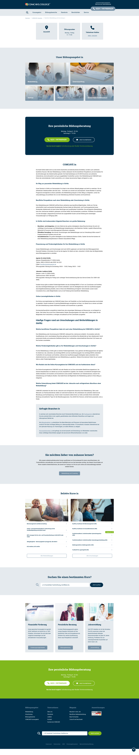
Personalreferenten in (45, 431)
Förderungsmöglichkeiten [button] (37, 647)
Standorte (50, 714)
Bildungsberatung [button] (65, 647)
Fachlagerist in (88, 414)
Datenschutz (57, 744)
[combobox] (64, 585)
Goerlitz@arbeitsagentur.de (48, 264)
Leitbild (49, 717)
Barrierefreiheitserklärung (86, 744)
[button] (103, 9)
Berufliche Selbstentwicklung (78, 714)
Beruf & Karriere (74, 717)
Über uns (49, 711)
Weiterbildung (29, 711)
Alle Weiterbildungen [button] (47, 556)
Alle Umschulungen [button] (92, 556)
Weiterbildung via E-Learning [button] (69, 473)
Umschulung (28, 714)
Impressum (49, 744)
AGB (63, 744)
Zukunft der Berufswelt (76, 719)
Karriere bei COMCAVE (53, 722)
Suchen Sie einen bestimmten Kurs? (69, 577)
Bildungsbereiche (30, 717)
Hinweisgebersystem (72, 744)
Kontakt (49, 719)
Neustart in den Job (75, 711)
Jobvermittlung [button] (94, 647)
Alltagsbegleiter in (46, 422)
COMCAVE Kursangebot (32, 719)
